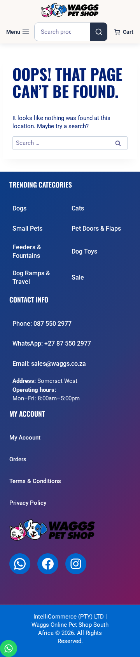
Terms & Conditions (35, 481)
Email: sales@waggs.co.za (49, 363)
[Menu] (18, 31)
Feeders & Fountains (26, 251)
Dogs (19, 208)
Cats (78, 208)
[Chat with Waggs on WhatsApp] (8, 648)
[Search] (98, 32)
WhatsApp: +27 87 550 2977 (51, 343)
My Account (24, 437)
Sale (78, 277)
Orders (17, 459)
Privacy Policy (27, 502)
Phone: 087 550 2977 (42, 323)
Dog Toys (84, 251)
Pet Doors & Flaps (96, 228)
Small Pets (27, 228)
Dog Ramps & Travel (31, 277)
